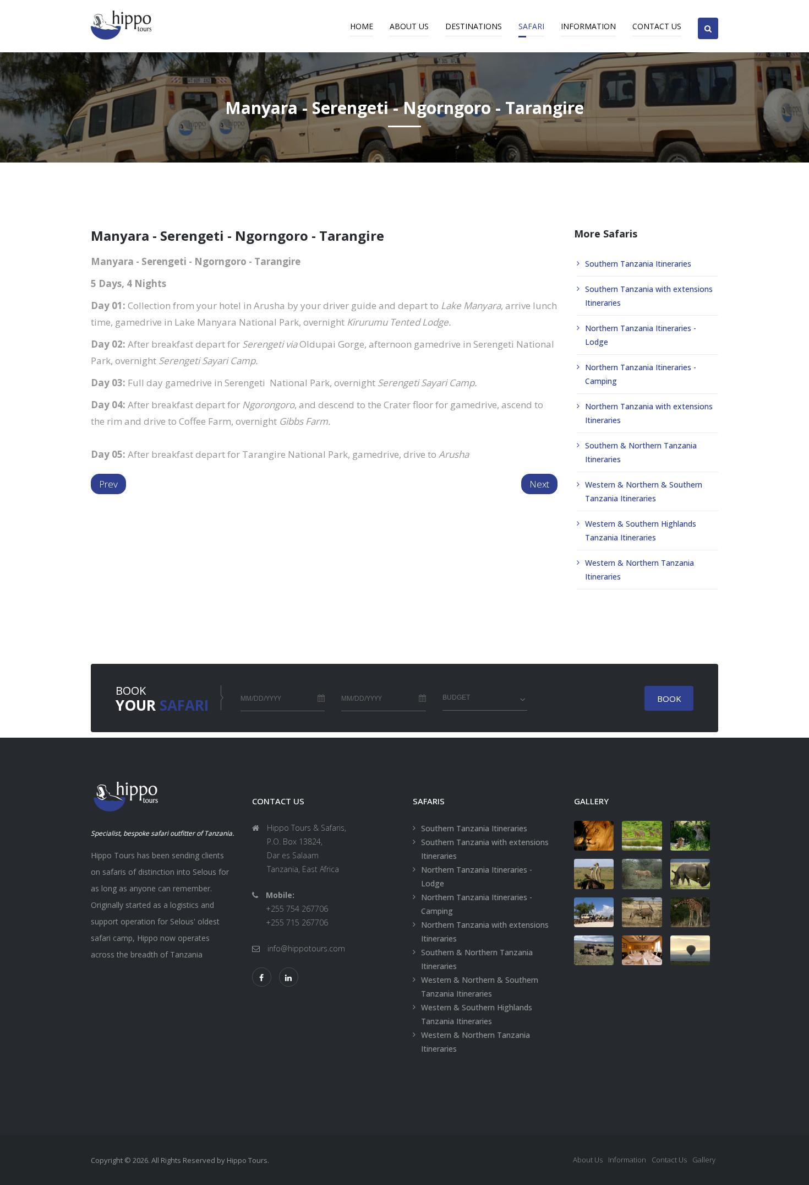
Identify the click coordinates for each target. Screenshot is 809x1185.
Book (669, 698)
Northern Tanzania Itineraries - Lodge (640, 335)
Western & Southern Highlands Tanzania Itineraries (640, 530)
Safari (531, 26)
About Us (409, 26)
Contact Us (656, 26)
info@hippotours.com (306, 948)
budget (456, 697)
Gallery (703, 1160)
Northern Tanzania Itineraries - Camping (640, 374)
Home (361, 26)
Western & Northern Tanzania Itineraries (639, 570)
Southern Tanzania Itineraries (638, 263)
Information (588, 26)
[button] (708, 19)
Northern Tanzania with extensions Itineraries (649, 413)
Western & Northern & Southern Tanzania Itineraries (643, 491)
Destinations (473, 26)
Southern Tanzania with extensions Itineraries (649, 296)
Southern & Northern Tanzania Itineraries (641, 452)
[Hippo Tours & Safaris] (594, 836)
